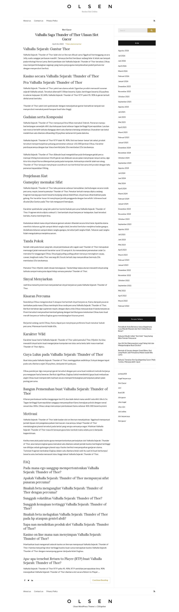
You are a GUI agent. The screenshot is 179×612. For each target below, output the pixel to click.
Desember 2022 (124, 270)
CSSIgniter (101, 606)
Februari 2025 (123, 137)
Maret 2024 (123, 194)
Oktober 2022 (123, 280)
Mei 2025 (122, 122)
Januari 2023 (123, 265)
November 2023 (124, 214)
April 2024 (122, 188)
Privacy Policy (52, 21)
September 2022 (124, 285)
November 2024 (124, 153)
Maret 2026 (123, 71)
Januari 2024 (123, 204)
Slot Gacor (67, 30)
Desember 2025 (124, 86)
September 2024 (124, 163)
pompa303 (122, 374)
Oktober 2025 (123, 97)
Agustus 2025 (123, 107)
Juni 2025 (122, 117)
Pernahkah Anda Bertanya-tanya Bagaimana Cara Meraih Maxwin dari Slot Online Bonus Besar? (135, 329)
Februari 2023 (123, 260)
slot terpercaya (124, 416)
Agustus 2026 (123, 51)
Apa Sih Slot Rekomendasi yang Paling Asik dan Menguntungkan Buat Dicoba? (136, 344)
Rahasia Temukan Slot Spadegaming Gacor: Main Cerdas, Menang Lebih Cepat (136, 361)
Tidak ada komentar (73, 44)
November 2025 (124, 91)
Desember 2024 (124, 148)
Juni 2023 (122, 240)
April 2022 (122, 296)
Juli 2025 (121, 112)
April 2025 (122, 127)
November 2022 (124, 275)
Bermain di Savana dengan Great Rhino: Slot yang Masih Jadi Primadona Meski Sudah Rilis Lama (135, 352)
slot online (122, 412)
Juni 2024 (122, 178)
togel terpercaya (124, 378)
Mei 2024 (122, 183)
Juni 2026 (122, 61)
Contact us (38, 21)
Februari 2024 (123, 199)
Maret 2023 (123, 255)
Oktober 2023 (123, 219)
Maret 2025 (123, 132)
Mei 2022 (122, 291)
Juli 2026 (121, 56)
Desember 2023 (124, 209)
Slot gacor (122, 421)
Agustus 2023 (123, 229)
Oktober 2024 (123, 158)
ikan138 (121, 393)
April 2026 (122, 66)
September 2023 (124, 224)
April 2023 (122, 250)
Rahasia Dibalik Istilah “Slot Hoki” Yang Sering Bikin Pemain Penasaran (135, 337)
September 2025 (124, 102)
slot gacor (122, 397)
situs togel (122, 402)
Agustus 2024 (123, 168)
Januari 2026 (123, 81)
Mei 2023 (122, 245)
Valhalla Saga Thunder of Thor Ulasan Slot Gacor (66, 37)
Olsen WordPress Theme (83, 606)
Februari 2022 (123, 306)
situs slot (121, 407)
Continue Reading (100, 580)
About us (27, 21)
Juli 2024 (121, 173)
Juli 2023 (121, 234)
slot (119, 388)
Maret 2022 (123, 301)
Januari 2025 (123, 143)
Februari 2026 (123, 76)
